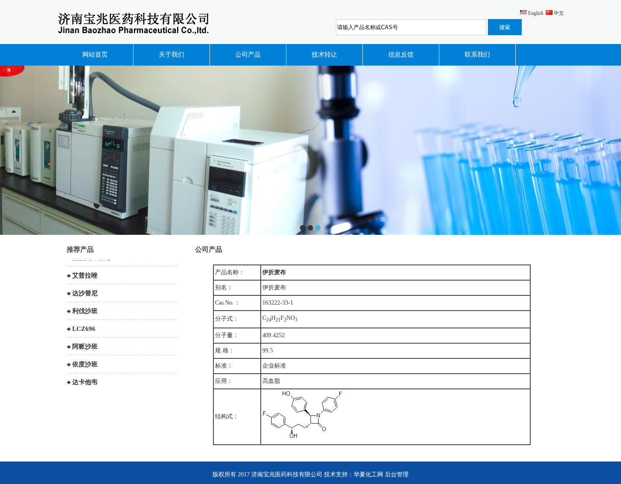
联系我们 (477, 54)
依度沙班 (85, 354)
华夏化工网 (368, 474)
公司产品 (248, 54)
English (535, 13)
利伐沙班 (85, 300)
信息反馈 (401, 54)
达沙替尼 (85, 283)
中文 (559, 13)
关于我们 (171, 54)
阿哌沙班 (85, 336)
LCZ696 (83, 318)
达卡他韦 (85, 371)
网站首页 (95, 54)
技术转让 (324, 54)
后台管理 (397, 474)
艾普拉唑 (85, 265)
